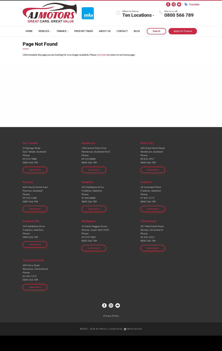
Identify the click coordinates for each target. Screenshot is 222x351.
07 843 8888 (89, 198)
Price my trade (83, 31)
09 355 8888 (89, 158)
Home (29, 31)
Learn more (35, 170)
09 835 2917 (147, 158)
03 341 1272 (30, 276)
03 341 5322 (147, 237)
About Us (105, 31)
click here (102, 54)
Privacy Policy (111, 315)
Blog (137, 31)
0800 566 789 (179, 15)
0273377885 (89, 237)
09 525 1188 (30, 198)
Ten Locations (137, 15)
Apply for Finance (183, 31)
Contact (122, 31)
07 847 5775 (147, 198)
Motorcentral (134, 329)
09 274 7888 (30, 158)
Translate (194, 4)
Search (156, 31)
